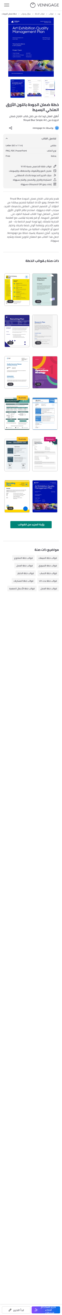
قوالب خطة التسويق (47, 566)
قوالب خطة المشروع (23, 558)
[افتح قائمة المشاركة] (10, 127)
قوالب (51, 13)
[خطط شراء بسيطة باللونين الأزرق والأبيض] (45, 414)
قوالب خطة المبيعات (47, 558)
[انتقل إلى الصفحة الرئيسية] (44, 5)
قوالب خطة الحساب (48, 573)
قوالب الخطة (40, 13)
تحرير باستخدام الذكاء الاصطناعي (48, 1309)
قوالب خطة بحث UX (48, 581)
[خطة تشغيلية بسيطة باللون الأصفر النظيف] (17, 289)
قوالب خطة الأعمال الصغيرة (22, 588)
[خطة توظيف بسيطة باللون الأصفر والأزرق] (17, 496)
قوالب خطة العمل (24, 566)
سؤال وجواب (26, 13)
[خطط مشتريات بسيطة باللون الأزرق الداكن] (17, 455)
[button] (16, 1309)
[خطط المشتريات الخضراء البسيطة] (17, 414)
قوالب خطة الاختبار (25, 573)
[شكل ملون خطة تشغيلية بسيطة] (45, 372)
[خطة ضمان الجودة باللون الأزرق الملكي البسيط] (45, 496)
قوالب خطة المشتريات (23, 581)
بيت (59, 13)
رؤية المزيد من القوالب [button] (31, 524)
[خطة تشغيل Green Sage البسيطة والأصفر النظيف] (45, 289)
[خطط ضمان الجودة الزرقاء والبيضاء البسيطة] (17, 372)
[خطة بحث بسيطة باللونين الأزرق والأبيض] (45, 331)
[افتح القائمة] (6, 5)
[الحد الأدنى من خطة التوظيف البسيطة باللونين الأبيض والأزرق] (17, 331)
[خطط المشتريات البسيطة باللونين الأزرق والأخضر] (45, 455)
